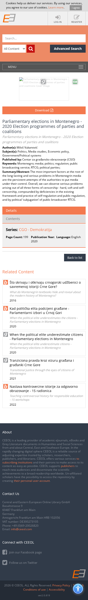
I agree (76, 7)
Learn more (56, 7)
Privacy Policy (61, 585)
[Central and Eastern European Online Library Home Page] (9, 18)
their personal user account (32, 481)
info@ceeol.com (21, 529)
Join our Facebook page (25, 552)
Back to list (74, 257)
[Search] (31, 49)
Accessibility (57, 590)
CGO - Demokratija (35, 229)
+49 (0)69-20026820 (25, 526)
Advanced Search (68, 48)
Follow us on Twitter (22, 563)
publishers (68, 466)
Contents (13, 218)
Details (11, 210)
